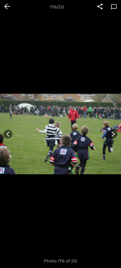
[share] (99, 7)
